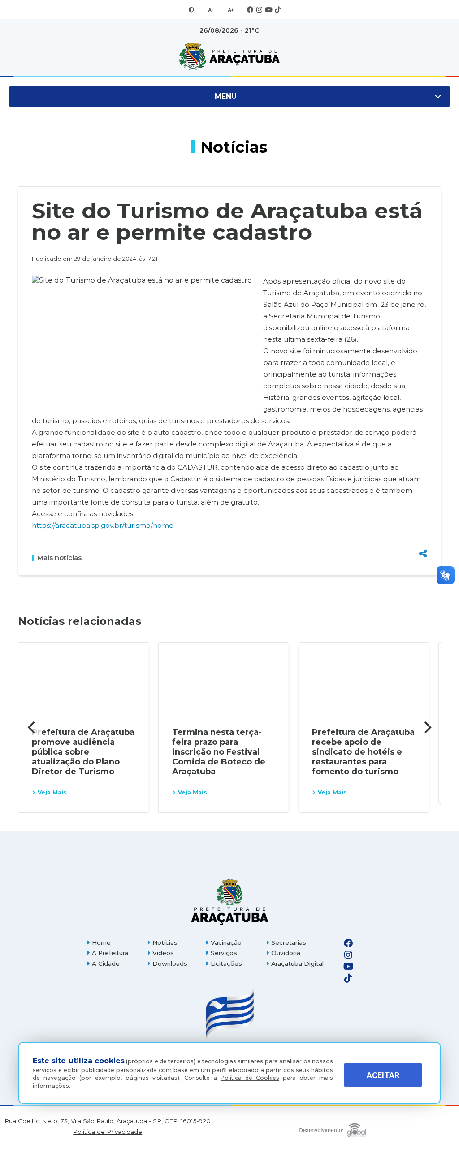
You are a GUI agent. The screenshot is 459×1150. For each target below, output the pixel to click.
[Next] (427, 727)
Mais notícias (59, 558)
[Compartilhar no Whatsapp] (423, 537)
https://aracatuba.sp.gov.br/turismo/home (102, 525)
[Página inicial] (229, 902)
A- (211, 10)
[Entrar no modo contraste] (191, 9)
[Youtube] (268, 10)
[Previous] (32, 727)
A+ (231, 10)
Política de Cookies (250, 1077)
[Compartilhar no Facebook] (423, 508)
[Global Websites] (333, 1127)
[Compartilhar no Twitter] (423, 522)
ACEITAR (383, 1075)
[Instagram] (259, 10)
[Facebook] (250, 10)
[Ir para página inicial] (229, 56)
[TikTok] (277, 10)
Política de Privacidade (107, 1132)
